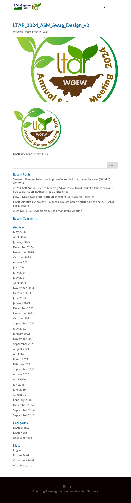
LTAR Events (21, 427)
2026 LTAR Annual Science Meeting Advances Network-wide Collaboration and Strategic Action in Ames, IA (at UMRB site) (63, 190)
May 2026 (19, 232)
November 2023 (23, 288)
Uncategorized (22, 437)
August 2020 (21, 374)
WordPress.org (22, 465)
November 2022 (23, 313)
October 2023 (22, 293)
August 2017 (21, 395)
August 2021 (21, 349)
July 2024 (19, 267)
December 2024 (23, 247)
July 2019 (19, 384)
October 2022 (22, 318)
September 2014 (24, 410)
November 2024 (23, 252)
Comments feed (23, 460)
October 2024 (22, 257)
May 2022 (19, 328)
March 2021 (20, 359)
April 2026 (19, 237)
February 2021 (22, 364)
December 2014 (23, 405)
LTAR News (20, 432)
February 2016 (22, 400)
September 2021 (24, 344)
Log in (17, 450)
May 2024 (19, 277)
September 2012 (24, 415)
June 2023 (19, 298)
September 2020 (24, 369)
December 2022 (23, 308)
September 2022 (24, 323)
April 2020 (19, 379)
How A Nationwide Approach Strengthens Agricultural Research (53, 197)
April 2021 (19, 354)
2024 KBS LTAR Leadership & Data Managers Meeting (47, 211)
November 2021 (23, 339)
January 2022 (21, 333)
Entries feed (21, 455)
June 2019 (19, 389)
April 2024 (19, 283)
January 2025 (21, 242)
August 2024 (21, 262)
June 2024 (19, 272)
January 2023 (21, 303)
